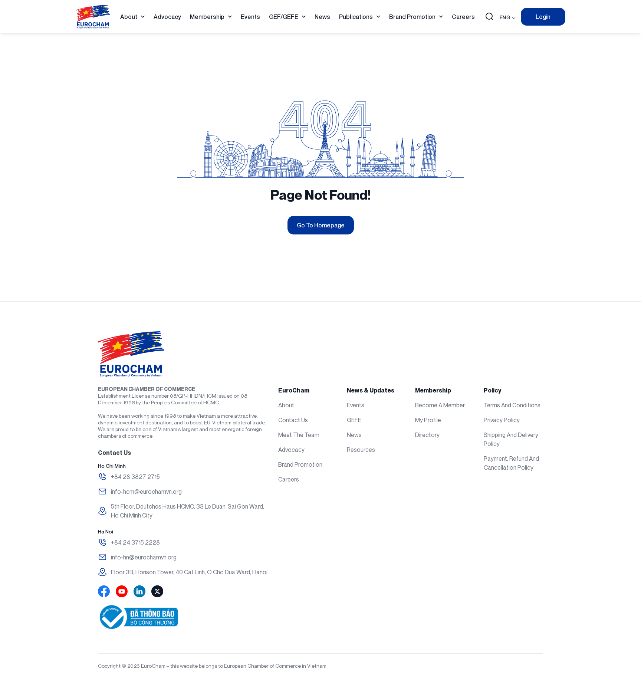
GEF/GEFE (283, 16)
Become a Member (440, 405)
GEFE (354, 420)
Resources (361, 449)
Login (543, 16)
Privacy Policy (502, 420)
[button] (489, 17)
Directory (427, 434)
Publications (356, 16)
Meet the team (298, 434)
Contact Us (293, 420)
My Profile (428, 420)
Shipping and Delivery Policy (511, 439)
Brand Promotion (412, 16)
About (128, 16)
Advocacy (167, 16)
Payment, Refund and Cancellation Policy (511, 463)
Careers (463, 16)
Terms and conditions (512, 405)
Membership (207, 16)
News (322, 16)
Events (250, 16)
